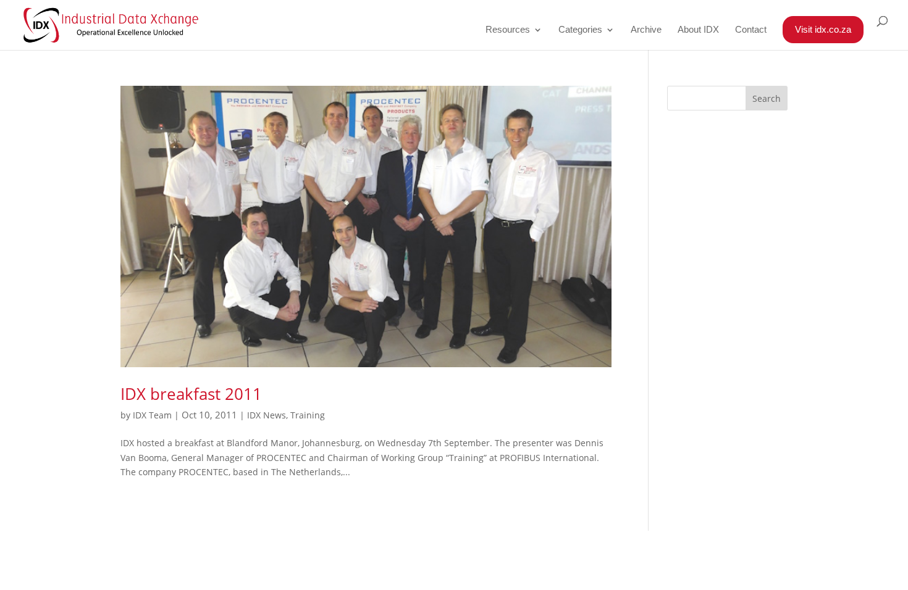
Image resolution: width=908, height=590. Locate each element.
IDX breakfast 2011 (191, 394)
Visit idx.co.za (823, 29)
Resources (508, 30)
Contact (751, 30)
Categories (580, 30)
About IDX (698, 30)
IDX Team (152, 415)
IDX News (266, 415)
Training (307, 415)
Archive (646, 30)
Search (766, 98)
